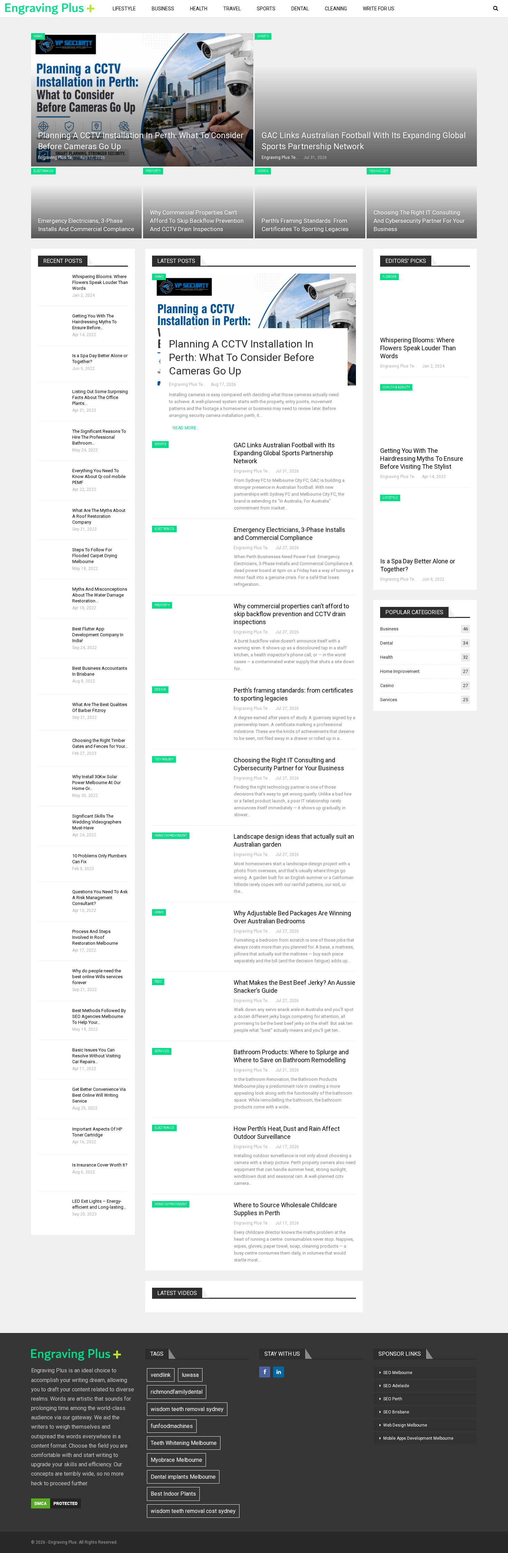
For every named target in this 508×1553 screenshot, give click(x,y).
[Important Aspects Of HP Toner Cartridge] (53, 1137)
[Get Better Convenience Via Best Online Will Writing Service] (53, 1097)
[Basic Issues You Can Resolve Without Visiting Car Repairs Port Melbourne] (53, 1058)
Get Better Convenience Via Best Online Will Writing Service (99, 1095)
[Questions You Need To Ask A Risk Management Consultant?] (53, 900)
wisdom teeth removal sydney (187, 1409)
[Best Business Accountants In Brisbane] (53, 676)
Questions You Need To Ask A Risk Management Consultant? (100, 897)
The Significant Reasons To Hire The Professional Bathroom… (99, 437)
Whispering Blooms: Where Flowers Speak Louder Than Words (100, 282)
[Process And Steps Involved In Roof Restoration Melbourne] (53, 939)
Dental (300, 8)
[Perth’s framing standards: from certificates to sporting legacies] (310, 203)
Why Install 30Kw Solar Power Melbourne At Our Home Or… (96, 782)
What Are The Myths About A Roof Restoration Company (98, 516)
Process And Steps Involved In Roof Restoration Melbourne (95, 937)
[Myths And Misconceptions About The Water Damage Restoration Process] (53, 597)
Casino (387, 685)
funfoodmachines (172, 1426)
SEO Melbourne (397, 1372)
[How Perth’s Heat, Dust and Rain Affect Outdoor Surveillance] (188, 1148)
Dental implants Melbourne (183, 1477)
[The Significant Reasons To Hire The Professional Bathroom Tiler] (53, 439)
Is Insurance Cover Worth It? (100, 1165)
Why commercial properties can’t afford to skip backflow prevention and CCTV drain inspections (197, 220)
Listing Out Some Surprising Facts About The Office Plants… (100, 397)
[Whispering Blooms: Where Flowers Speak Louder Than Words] (53, 285)
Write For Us (378, 8)
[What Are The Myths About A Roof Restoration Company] (53, 518)
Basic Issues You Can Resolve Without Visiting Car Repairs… (96, 1055)
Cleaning (336, 8)
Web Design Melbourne (405, 1425)
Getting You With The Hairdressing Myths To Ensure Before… (94, 321)
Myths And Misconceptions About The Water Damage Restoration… (99, 595)
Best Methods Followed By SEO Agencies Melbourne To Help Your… (99, 1016)
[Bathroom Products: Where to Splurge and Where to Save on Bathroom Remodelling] (188, 1071)
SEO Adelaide (396, 1385)
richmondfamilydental (177, 1392)
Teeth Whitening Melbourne (184, 1443)
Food (158, 981)
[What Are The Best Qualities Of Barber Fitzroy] (53, 713)
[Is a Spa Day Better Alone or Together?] (53, 364)
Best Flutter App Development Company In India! (97, 634)
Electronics (43, 171)
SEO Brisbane (396, 1412)
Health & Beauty (396, 387)
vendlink (161, 1375)
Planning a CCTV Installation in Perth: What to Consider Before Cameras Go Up (241, 357)
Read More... (186, 428)
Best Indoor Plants (173, 1493)
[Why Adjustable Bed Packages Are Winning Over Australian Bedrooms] (188, 932)
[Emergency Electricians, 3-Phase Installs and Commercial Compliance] (86, 203)
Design (263, 171)
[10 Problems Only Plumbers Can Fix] (53, 864)
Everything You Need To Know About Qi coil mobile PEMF (98, 476)
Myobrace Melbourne (176, 1460)
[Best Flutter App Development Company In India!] (53, 637)
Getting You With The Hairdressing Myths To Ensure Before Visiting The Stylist (421, 458)
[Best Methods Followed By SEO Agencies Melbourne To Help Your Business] (53, 1019)
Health (198, 8)
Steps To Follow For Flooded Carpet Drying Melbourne (94, 555)
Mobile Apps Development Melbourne (418, 1438)
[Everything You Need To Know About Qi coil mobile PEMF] (53, 479)
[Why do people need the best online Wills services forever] (53, 979)
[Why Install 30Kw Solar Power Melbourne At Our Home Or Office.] (53, 785)
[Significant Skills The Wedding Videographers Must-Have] (53, 824)
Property (153, 171)
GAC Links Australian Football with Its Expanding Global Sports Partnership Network (284, 453)
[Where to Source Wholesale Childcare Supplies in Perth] (188, 1224)
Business (163, 8)
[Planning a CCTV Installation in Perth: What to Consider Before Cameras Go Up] (142, 100)
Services (161, 1051)
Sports (266, 8)
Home (38, 36)
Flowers (389, 276)
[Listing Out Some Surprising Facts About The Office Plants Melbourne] (53, 400)
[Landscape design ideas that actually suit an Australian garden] (188, 855)
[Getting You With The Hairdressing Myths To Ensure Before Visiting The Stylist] (53, 324)
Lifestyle (124, 8)
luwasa (190, 1375)
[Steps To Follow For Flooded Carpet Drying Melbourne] (53, 558)
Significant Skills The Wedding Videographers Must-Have (96, 821)
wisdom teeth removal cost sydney (193, 1511)
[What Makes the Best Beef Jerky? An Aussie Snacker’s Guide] (188, 1002)
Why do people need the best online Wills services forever (97, 976)
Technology (378, 171)
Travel (232, 8)
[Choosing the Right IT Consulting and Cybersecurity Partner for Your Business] (422, 203)
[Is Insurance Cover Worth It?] (53, 1173)
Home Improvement (170, 835)
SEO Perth (392, 1399)
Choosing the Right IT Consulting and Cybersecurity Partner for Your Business (419, 220)
